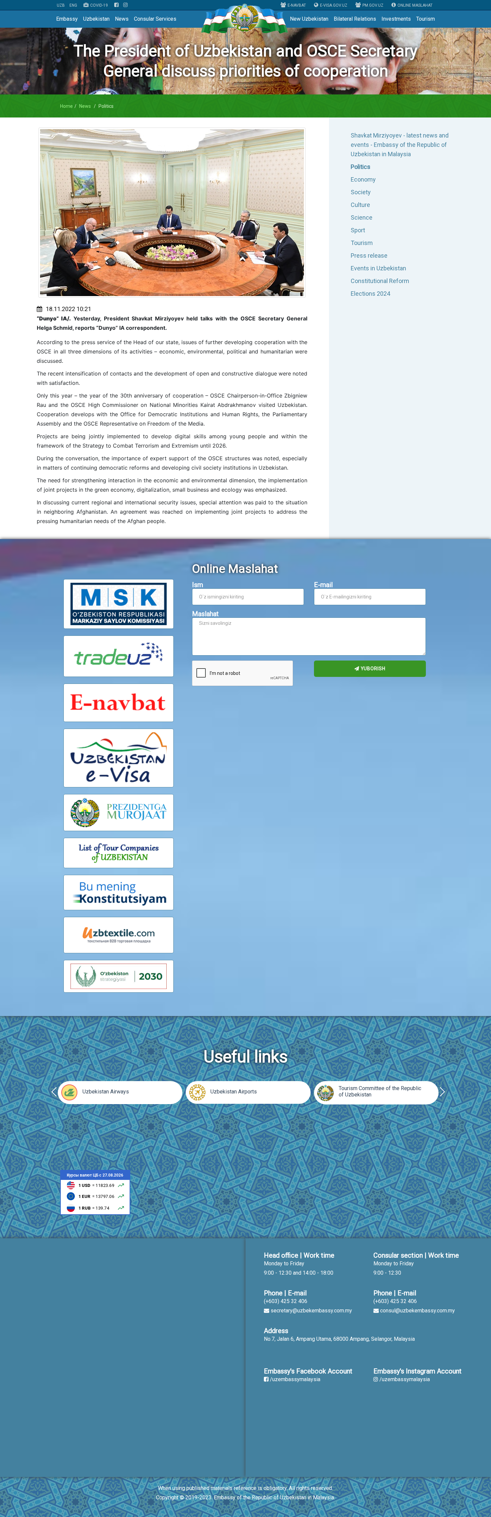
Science (361, 217)
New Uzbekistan (309, 19)
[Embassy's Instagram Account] (125, 5)
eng (73, 5)
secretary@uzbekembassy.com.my (311, 1310)
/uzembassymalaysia (295, 1379)
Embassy (67, 19)
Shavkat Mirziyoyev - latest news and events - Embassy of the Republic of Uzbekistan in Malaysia (400, 145)
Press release (369, 255)
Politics (360, 166)
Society (361, 192)
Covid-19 (99, 5)
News (122, 19)
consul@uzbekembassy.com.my (417, 1310)
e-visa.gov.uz (333, 5)
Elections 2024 (370, 293)
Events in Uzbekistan (378, 268)
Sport (358, 230)
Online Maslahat (415, 5)
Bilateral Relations (355, 19)
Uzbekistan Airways (106, 1091)
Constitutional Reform (380, 280)
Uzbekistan (96, 19)
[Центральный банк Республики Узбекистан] (95, 1192)
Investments (396, 19)
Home (66, 106)
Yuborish (372, 668)
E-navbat (297, 5)
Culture (360, 204)
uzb (61, 5)
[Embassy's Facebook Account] (116, 5)
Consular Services (155, 19)
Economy (363, 179)
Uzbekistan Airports (233, 1091)
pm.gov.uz (372, 5)
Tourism (425, 19)
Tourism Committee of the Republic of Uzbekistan (380, 1091)
